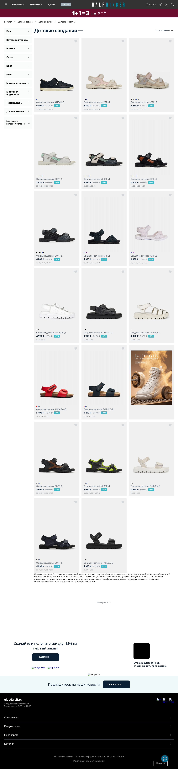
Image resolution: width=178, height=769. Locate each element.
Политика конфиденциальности (90, 756)
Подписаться (114, 684)
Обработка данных (63, 756)
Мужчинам (36, 4)
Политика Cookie (115, 756)
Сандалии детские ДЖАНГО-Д (51, 409)
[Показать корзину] (172, 5)
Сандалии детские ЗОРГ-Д (97, 102)
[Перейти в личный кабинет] (166, 5)
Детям (51, 4)
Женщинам (18, 4)
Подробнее (43, 657)
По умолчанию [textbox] (162, 30)
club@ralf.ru (13, 699)
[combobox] (160, 30)
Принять (160, 763)
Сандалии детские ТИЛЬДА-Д (51, 332)
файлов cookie (64, 763)
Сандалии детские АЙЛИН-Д (50, 102)
